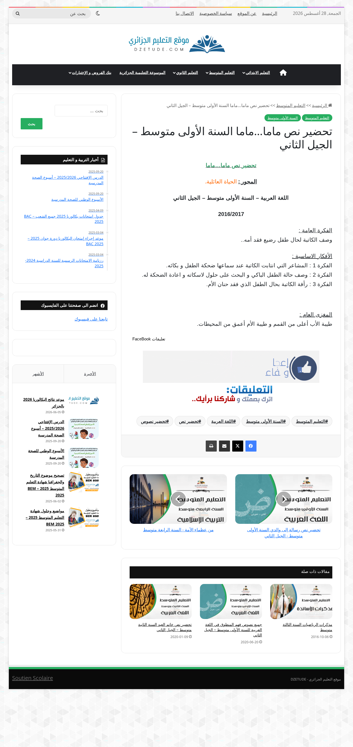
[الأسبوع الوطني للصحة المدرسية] (83, 457)
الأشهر (38, 373)
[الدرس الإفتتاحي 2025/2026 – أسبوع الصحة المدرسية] (83, 428)
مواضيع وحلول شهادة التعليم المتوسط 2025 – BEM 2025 (45, 517)
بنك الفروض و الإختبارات (91, 72)
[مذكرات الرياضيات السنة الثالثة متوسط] (301, 601)
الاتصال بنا (185, 13)
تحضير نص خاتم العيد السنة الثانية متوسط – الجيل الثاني (165, 627)
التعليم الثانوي (187, 72)
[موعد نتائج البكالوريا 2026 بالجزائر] (83, 400)
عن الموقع (246, 13)
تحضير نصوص (153, 421)
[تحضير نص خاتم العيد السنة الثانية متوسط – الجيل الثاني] (161, 601)
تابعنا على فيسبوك (91, 319)
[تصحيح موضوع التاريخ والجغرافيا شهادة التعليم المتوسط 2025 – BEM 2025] (83, 482)
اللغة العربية (222, 421)
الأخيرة (90, 373)
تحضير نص (188, 421)
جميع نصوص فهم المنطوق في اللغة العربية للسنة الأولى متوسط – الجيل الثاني (233, 629)
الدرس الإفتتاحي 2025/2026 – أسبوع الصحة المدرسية (47, 428)
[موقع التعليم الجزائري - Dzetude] (176, 44)
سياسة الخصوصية (215, 13)
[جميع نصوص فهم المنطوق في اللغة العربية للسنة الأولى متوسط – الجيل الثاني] (231, 601)
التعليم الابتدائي (258, 72)
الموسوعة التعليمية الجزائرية (142, 72)
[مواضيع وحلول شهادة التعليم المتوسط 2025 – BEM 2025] (83, 517)
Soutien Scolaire (32, 678)
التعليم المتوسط (222, 72)
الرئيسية (269, 13)
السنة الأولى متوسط (283, 117)
